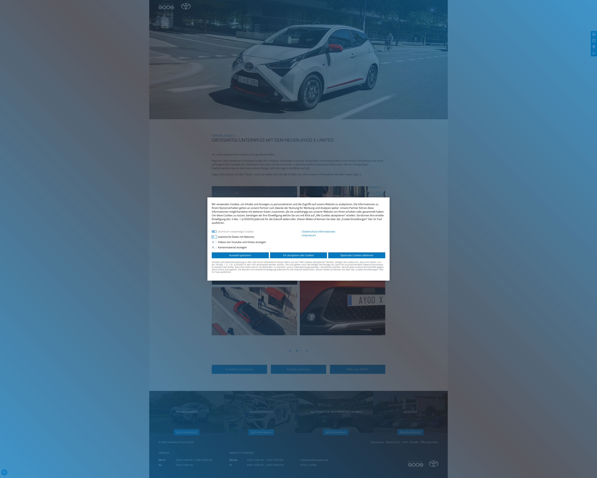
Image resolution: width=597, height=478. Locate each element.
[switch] (214, 237)
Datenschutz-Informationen (318, 231)
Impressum (309, 235)
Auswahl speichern (240, 255)
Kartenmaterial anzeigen (232, 247)
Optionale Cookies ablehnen (356, 255)
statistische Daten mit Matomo (236, 237)
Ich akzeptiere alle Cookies (298, 255)
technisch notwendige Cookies (236, 231)
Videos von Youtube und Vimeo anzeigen (242, 242)
